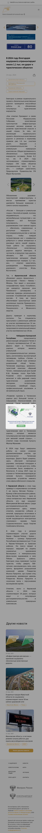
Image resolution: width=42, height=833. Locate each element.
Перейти (21, 426)
